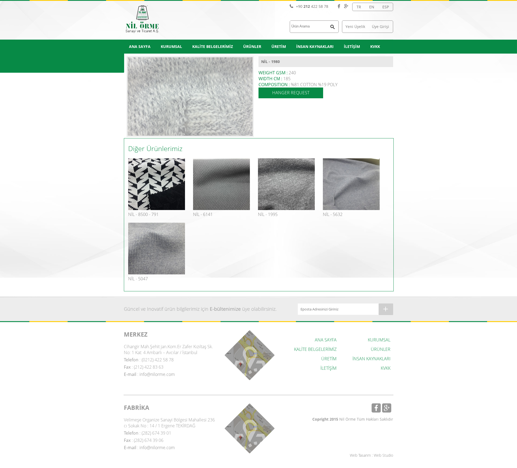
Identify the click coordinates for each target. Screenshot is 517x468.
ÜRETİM (278, 46)
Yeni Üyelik (355, 26)
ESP (385, 6)
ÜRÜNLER (252, 46)
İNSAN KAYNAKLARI (315, 46)
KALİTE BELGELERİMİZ (212, 46)
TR (359, 6)
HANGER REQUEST (290, 93)
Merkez (250, 355)
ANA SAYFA (140, 46)
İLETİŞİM (352, 46)
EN (371, 6)
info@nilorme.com (157, 374)
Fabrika (250, 428)
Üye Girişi (380, 26)
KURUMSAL (171, 46)
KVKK (375, 46)
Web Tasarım (360, 455)
